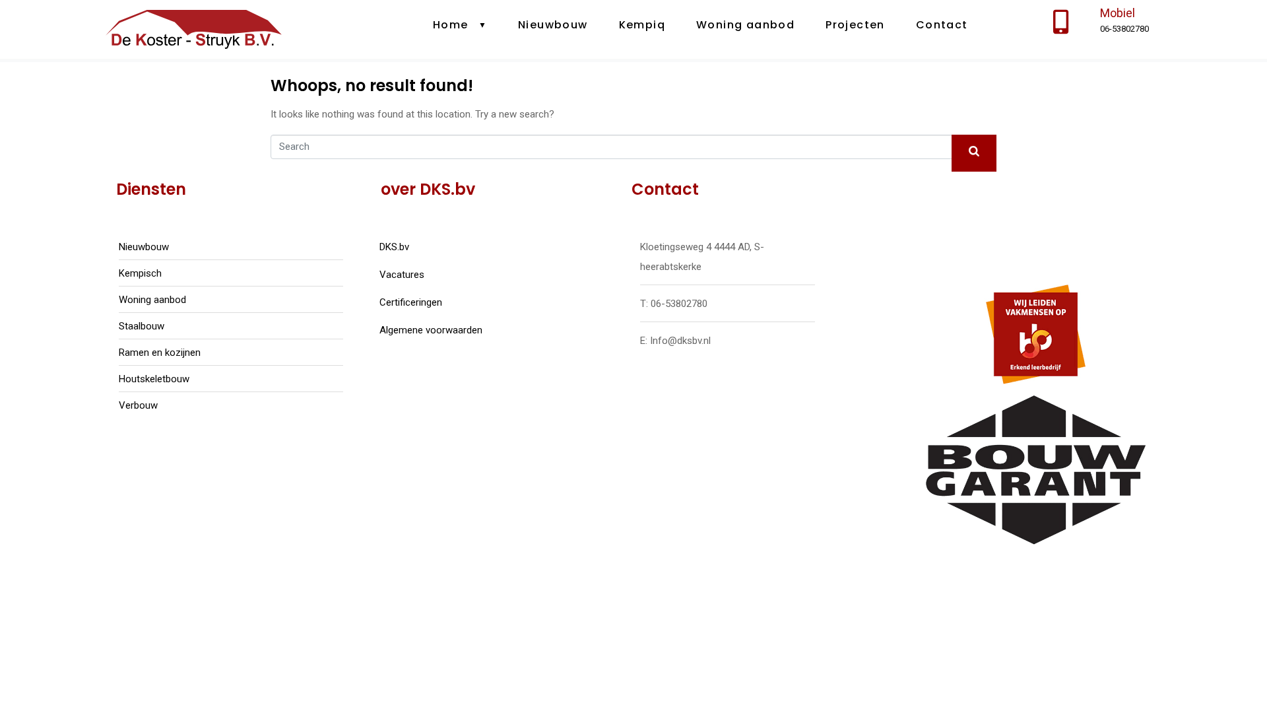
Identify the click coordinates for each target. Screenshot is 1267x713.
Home (451, 24)
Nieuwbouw (553, 24)
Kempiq (642, 24)
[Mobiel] (1061, 22)
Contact (942, 24)
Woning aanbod (745, 24)
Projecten (855, 24)
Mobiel (1117, 13)
